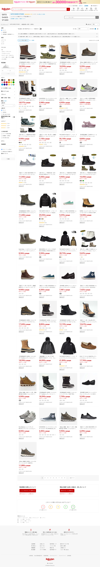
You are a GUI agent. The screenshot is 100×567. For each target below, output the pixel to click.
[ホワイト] (7, 80)
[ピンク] (2, 82)
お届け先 (3, 102)
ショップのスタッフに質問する (28, 490)
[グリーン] (13, 82)
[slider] (1, 68)
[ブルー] (2, 84)
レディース (3, 40)
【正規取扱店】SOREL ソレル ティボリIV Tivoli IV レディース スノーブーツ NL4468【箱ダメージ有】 (28, 212)
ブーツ (29, 520)
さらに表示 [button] (4, 59)
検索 (9, 73)
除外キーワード (4, 153)
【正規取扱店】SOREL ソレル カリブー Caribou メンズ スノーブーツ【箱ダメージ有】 (27, 64)
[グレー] (4, 80)
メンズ (2, 41)
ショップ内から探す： (70, 17)
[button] (94, 5)
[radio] (1, 30)
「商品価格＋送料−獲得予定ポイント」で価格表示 (27, 28)
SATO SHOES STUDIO (17, 14)
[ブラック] (2, 80)
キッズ (2, 43)
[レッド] (7, 82)
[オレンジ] (9, 82)
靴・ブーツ (42, 517)
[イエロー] (11, 82)
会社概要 (12, 18)
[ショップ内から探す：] (97, 17)
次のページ (72, 477)
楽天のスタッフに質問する (67, 490)
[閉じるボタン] (97, 34)
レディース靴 (23, 520)
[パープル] (7, 84)
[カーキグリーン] (13, 80)
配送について (22, 18)
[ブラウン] (9, 80)
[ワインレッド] (4, 82)
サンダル (28, 519)
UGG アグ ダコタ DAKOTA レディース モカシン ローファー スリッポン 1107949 (88, 358)
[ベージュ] (11, 80)
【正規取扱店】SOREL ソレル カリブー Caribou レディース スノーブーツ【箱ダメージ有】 (27, 358)
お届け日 (3, 108)
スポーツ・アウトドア (23, 517)
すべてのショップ (4, 24)
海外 (6, 100)
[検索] (68, 9)
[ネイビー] (4, 84)
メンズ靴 (22, 519)
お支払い (17, 18)
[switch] (14, 117)
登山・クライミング (34, 517)
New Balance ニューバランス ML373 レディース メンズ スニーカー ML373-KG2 (27, 428)
